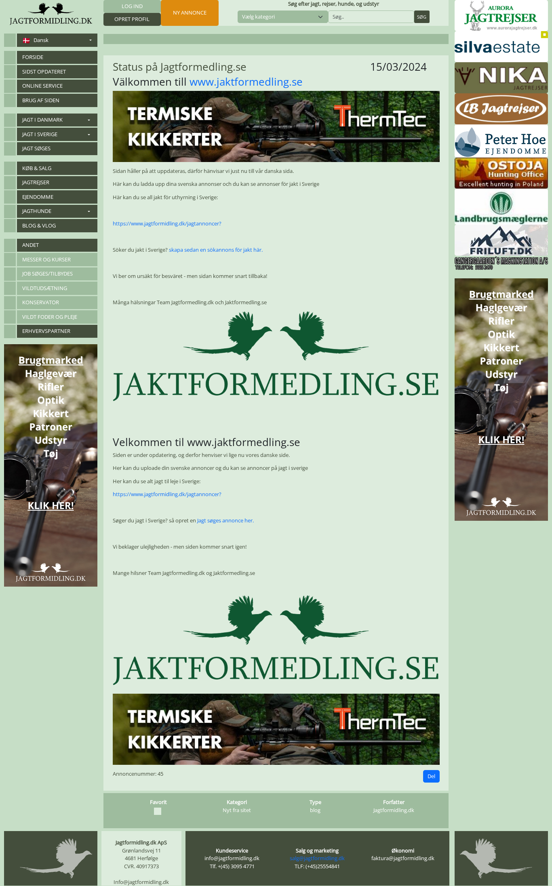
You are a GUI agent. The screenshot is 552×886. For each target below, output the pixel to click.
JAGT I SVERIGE (39, 134)
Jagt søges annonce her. (225, 520)
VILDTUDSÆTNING (44, 288)
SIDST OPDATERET (44, 71)
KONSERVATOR (40, 302)
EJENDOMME (37, 196)
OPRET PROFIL (132, 19)
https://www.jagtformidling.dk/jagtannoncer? (167, 223)
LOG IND (132, 6)
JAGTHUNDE (36, 211)
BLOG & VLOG (39, 225)
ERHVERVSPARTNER (46, 331)
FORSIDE (32, 57)
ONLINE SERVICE (42, 85)
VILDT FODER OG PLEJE (49, 316)
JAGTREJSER (35, 182)
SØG (421, 17)
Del (431, 776)
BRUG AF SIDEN (40, 100)
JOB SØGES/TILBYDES (47, 273)
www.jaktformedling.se (246, 81)
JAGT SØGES (36, 148)
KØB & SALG (36, 168)
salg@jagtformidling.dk (317, 858)
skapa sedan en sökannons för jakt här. (216, 249)
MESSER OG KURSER (46, 259)
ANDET (30, 244)
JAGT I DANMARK (42, 119)
